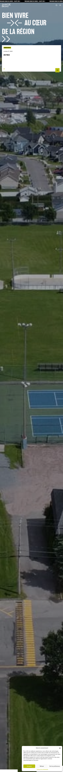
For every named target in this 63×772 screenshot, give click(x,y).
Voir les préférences (54, 766)
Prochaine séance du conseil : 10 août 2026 (30, 1)
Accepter (29, 766)
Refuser (42, 766)
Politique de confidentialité (42, 769)
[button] (60, 748)
